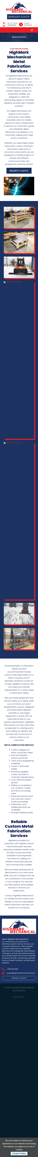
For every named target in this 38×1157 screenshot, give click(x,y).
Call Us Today (12, 23)
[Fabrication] (19, 281)
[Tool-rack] (19, 442)
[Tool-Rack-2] (19, 648)
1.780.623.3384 (12, 969)
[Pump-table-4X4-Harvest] (19, 252)
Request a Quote (20, 16)
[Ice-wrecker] (19, 277)
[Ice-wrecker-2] (19, 623)
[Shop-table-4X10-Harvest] (19, 227)
